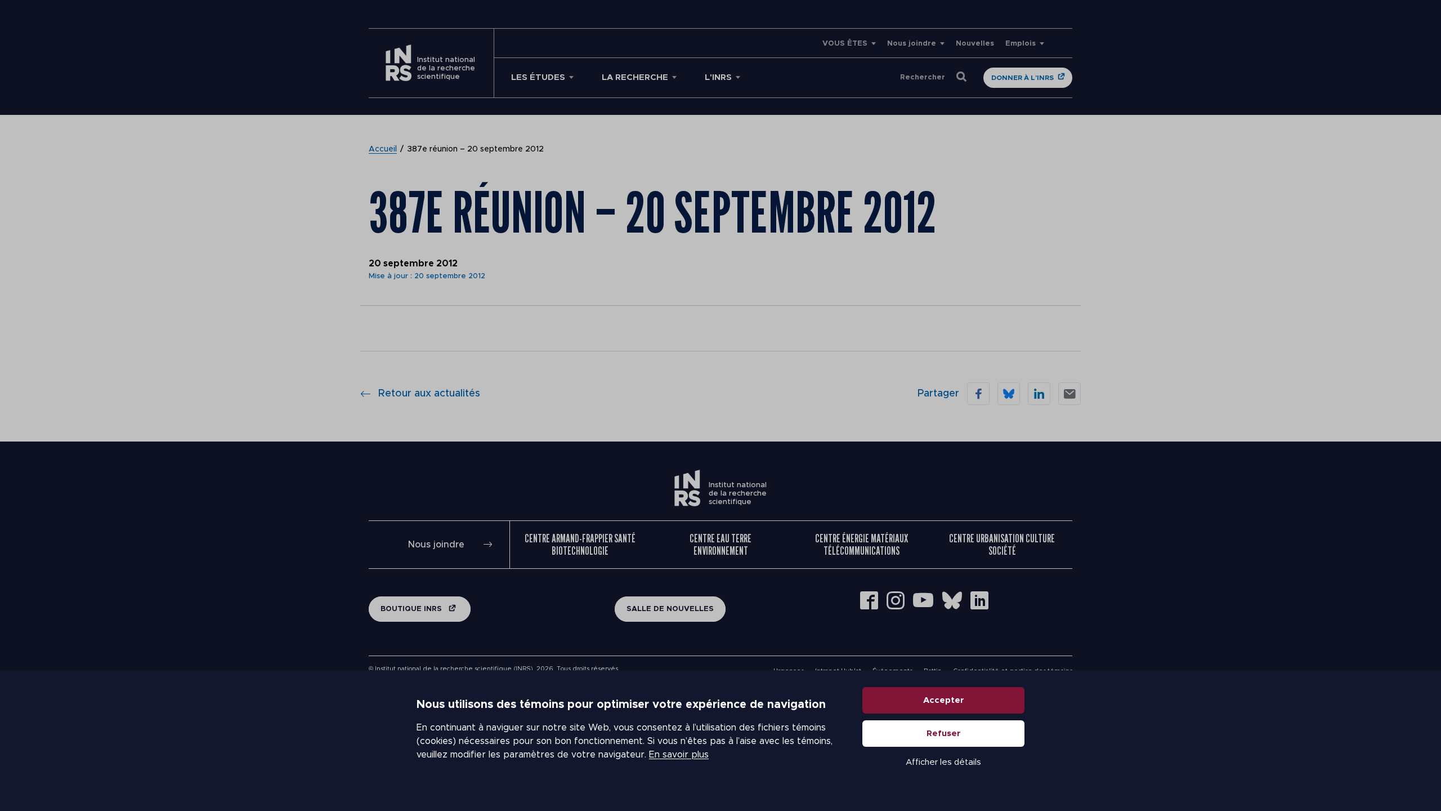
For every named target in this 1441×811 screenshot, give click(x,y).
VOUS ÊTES (844, 43)
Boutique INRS (412, 609)
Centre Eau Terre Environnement (720, 545)
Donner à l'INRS (1022, 77)
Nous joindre (911, 43)
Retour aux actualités (429, 394)
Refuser (944, 733)
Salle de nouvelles (670, 609)
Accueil (383, 149)
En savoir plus (679, 754)
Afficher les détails (943, 762)
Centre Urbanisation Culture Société (1002, 545)
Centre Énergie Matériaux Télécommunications (861, 545)
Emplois (1020, 43)
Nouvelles (975, 43)
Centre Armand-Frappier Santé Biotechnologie (580, 545)
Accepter (943, 700)
